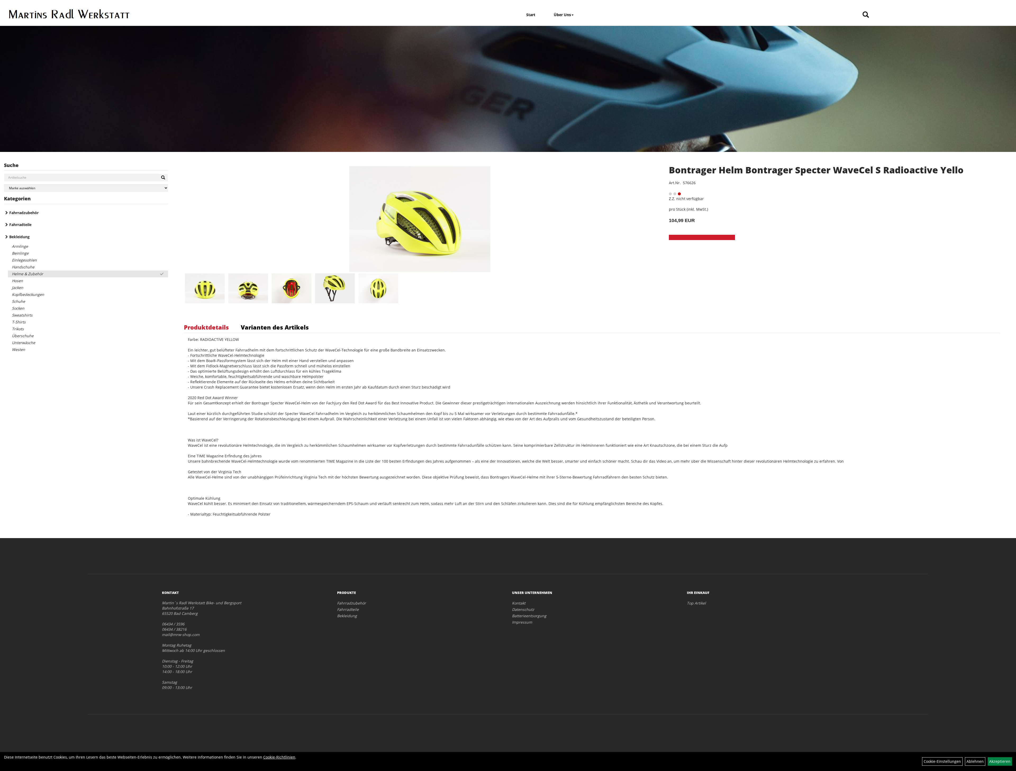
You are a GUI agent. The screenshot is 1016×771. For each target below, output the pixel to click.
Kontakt (518, 603)
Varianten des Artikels (275, 327)
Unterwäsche (23, 342)
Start (530, 14)
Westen (18, 349)
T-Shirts (19, 321)
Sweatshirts (22, 315)
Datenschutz (523, 609)
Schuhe (18, 301)
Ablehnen (975, 761)
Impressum (522, 622)
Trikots (18, 328)
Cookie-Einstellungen (942, 761)
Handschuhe (23, 266)
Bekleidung (19, 236)
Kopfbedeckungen (28, 294)
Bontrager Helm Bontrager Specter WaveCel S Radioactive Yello (816, 170)
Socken (18, 308)
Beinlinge (20, 253)
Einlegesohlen (24, 260)
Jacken (17, 287)
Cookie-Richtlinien (279, 757)
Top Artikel (696, 603)
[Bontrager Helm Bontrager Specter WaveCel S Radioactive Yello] (420, 219)
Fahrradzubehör (24, 212)
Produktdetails (206, 327)
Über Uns (562, 14)
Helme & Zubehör (27, 273)
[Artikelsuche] (866, 15)
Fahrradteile (20, 224)
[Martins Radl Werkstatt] (130, 14)
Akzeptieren (999, 761)
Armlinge (20, 246)
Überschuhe (23, 335)
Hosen (17, 280)
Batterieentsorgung (529, 615)
